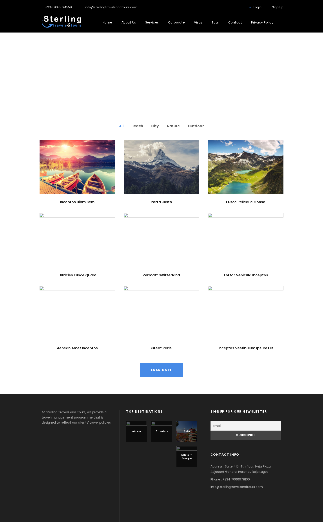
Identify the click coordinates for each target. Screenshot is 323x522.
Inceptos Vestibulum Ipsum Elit (245, 348)
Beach (137, 126)
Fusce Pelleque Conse (245, 202)
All (121, 126)
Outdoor (196, 126)
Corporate (176, 22)
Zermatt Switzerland (161, 275)
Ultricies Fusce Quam (77, 275)
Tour (215, 22)
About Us (129, 22)
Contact (235, 22)
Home (107, 22)
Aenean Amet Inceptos (77, 348)
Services (152, 22)
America (162, 431)
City (155, 126)
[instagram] (241, 7)
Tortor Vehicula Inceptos (245, 275)
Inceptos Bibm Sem (77, 202)
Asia (187, 431)
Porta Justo (161, 202)
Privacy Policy (262, 22)
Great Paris (161, 348)
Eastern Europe (186, 456)
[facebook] (234, 7)
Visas (198, 22)
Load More (161, 370)
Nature (173, 126)
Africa (136, 431)
